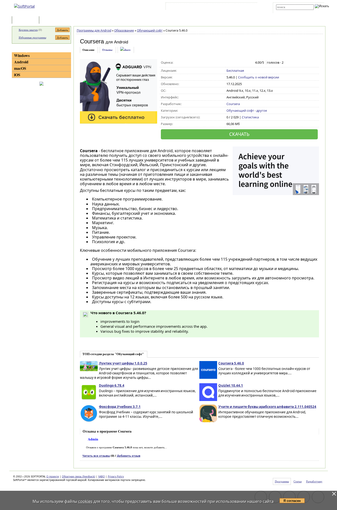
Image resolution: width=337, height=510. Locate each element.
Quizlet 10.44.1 (230, 385)
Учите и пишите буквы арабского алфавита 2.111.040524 (267, 406)
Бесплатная (235, 70)
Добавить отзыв (128, 455)
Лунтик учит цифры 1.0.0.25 (123, 363)
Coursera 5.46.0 (231, 363)
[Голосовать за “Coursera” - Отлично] (249, 62)
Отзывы (107, 49)
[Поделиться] (125, 50)
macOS (20, 68)
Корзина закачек (28, 29)
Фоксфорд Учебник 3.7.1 (120, 406)
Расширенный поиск (289, 11)
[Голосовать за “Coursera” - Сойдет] (239, 62)
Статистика (250, 117)
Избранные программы (32, 37)
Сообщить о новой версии (258, 77)
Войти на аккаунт (181, 7)
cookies (85, 501)
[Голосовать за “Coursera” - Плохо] (234, 62)
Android (21, 62)
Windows (22, 55)
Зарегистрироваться (210, 7)
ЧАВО (101, 476)
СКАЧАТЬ (239, 134)
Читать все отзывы (96, 455)
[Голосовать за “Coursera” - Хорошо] (244, 62)
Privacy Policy (116, 476)
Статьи (51, 20)
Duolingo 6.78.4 (111, 385)
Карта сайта (235, 7)
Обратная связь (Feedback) (78, 476)
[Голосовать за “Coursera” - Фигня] (229, 62)
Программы (27, 20)
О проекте (52, 476)
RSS (250, 7)
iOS (17, 74)
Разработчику (314, 481)
